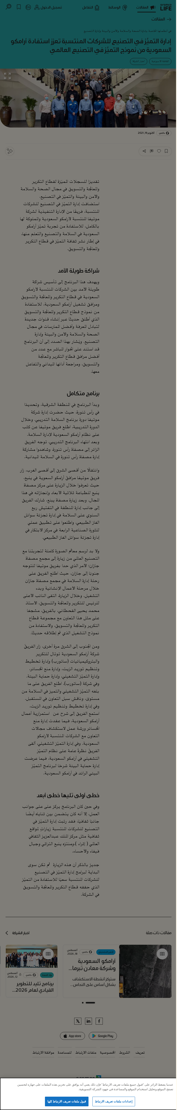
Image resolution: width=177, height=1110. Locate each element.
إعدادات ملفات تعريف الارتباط (114, 1101)
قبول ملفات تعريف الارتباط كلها (66, 1101)
